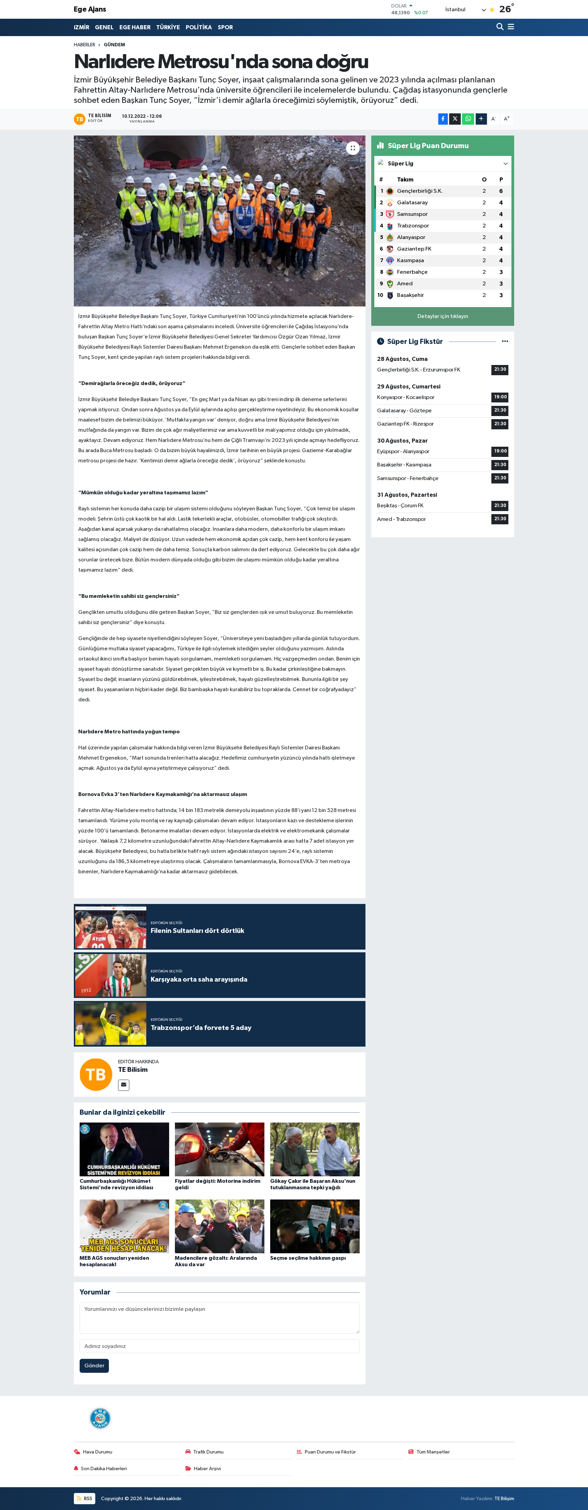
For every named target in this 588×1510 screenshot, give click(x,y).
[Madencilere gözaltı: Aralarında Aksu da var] (219, 1226)
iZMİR (81, 27)
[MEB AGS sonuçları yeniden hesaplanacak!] (124, 1226)
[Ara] (500, 27)
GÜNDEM (114, 45)
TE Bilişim (504, 1498)
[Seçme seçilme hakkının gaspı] (315, 1226)
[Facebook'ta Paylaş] (443, 119)
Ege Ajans (90, 9)
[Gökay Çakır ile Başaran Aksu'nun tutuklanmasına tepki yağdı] (315, 1149)
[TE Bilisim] (96, 1074)
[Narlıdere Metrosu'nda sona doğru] (219, 221)
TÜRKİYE (168, 27)
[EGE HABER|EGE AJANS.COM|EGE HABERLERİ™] (99, 1418)
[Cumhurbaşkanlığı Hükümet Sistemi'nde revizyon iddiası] (124, 1149)
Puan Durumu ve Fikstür (330, 1452)
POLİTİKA (199, 27)
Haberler (84, 45)
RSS (87, 1498)
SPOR (225, 27)
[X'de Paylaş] (455, 119)
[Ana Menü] (509, 27)
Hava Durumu (97, 1452)
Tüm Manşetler (433, 1452)
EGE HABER (134, 27)
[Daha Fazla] (481, 119)
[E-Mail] (123, 1085)
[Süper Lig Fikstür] (505, 342)
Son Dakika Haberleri (104, 1468)
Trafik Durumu (208, 1452)
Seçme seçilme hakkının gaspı (308, 1258)
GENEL (104, 27)
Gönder (94, 1366)
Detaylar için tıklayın (443, 316)
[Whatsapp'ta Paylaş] (468, 119)
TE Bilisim (133, 1069)
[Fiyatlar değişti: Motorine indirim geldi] (219, 1149)
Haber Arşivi (207, 1468)
